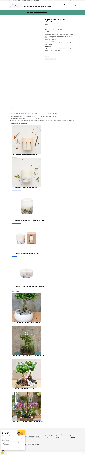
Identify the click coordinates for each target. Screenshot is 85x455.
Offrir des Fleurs (40, 4)
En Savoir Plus (49, 53)
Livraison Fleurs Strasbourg (39, 6)
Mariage (48, 4)
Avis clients (71, 434)
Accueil (24, 4)
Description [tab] (14, 108)
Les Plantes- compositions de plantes (40, 12)
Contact (49, 6)
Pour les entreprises (27, 6)
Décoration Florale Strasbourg (58, 4)
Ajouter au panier (51, 58)
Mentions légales (72, 437)
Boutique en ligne (32, 4)
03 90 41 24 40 (74, 0)
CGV (70, 435)
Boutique (31, 12)
